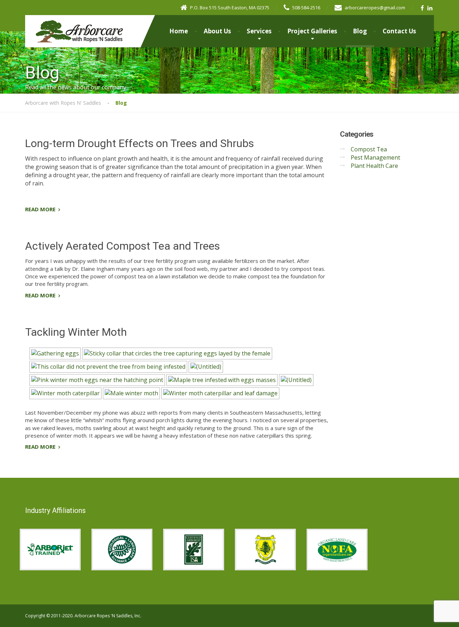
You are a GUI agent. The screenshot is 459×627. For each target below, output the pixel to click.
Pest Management (375, 157)
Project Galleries (312, 31)
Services (259, 31)
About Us (217, 31)
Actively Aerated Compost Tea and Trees (122, 246)
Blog (360, 31)
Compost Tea (369, 149)
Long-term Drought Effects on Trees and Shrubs (139, 143)
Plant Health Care (374, 166)
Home (178, 31)
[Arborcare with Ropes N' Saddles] (74, 24)
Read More (40, 209)
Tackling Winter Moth (76, 332)
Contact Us (399, 31)
